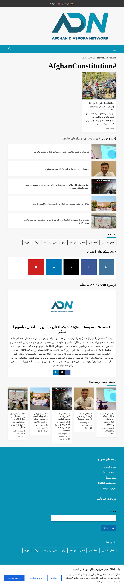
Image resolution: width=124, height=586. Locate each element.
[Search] (9, 48)
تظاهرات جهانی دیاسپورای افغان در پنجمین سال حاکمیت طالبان (61, 204)
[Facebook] (89, 267)
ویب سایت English (107, 482)
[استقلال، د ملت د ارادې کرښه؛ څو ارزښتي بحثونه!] (103, 173)
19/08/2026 (85, 425)
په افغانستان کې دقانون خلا (101, 103)
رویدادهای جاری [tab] (73, 138)
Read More (109, 129)
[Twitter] (62, 372)
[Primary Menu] (113, 48)
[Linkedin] (54, 267)
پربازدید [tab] (93, 138)
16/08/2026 (19, 434)
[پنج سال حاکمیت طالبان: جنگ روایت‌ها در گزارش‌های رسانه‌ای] (103, 156)
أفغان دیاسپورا (108, 242)
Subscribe (108, 528)
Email (112, 511)
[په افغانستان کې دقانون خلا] (99, 85)
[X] (71, 267)
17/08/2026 (63, 436)
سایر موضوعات (50, 242)
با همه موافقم (14, 578)
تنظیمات (53, 578)
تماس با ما (111, 477)
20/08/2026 (108, 431)
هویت (26, 242)
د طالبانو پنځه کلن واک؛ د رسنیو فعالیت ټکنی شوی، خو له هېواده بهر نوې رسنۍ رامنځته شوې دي (62, 422)
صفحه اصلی (110, 466)
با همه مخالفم (36, 578)
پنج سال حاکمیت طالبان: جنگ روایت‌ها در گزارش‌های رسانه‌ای (61, 152)
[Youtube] (36, 267)
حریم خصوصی (109, 488)
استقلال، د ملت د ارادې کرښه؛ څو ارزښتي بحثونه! (67, 169)
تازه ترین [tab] (108, 138)
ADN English (107, 107)
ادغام (82, 242)
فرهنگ (36, 242)
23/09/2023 (94, 107)
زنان (64, 242)
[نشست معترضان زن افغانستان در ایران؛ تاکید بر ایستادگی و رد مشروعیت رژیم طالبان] (103, 225)
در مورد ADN (109, 471)
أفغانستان (93, 242)
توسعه (73, 242)
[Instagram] (106, 267)
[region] (62, 575)
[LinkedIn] (56, 372)
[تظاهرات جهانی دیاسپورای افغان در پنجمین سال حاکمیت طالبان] (103, 208)
